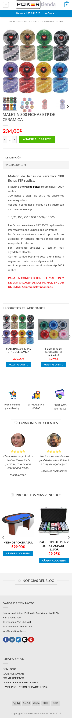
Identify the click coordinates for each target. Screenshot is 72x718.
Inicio (12, 21)
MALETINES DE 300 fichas (51, 21)
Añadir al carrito (37, 139)
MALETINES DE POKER (27, 21)
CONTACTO (9, 669)
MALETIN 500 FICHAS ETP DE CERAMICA (18, 350)
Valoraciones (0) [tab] (16, 165)
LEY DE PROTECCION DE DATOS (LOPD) (25, 687)
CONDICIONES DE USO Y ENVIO (21, 682)
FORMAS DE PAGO (13, 678)
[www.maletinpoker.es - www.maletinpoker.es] (36, 5)
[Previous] (8, 61)
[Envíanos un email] (25, 640)
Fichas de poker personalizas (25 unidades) (53, 351)
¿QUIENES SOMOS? (13, 673)
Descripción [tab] (13, 157)
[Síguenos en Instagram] (12, 640)
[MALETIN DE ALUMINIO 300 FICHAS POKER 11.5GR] (54, 521)
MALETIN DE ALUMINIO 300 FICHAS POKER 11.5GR (54, 545)
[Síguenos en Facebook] (6, 640)
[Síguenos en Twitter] (18, 640)
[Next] (63, 61)
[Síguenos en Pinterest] (31, 640)
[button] (6, 5)
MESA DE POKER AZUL (18, 542)
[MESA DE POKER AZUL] (18, 521)
